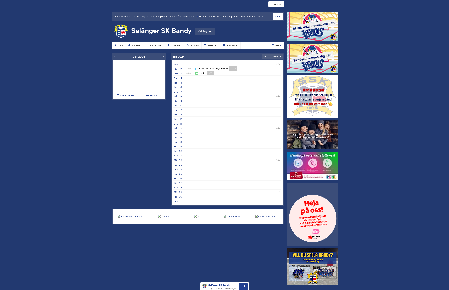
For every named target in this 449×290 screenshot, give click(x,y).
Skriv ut (153, 95)
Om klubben (155, 45)
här (196, 16)
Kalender (212, 45)
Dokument (176, 45)
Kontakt (194, 45)
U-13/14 (233, 68)
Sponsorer (232, 45)
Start (120, 45)
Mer (277, 45)
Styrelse (135, 45)
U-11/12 (210, 73)
